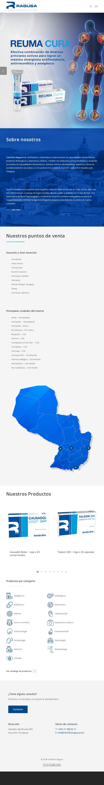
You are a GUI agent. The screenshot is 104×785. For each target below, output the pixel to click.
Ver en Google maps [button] (52, 764)
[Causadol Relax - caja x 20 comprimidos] (28, 525)
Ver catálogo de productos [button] (19, 671)
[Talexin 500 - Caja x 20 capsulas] (76, 525)
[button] (96, 6)
